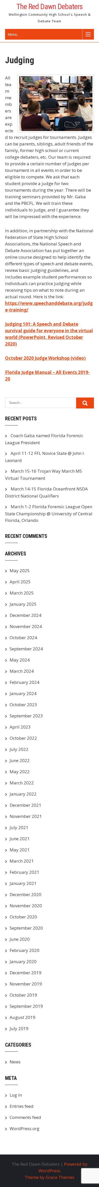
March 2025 (22, 593)
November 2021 (26, 816)
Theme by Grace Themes (49, 1177)
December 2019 (25, 973)
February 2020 (24, 950)
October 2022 (23, 738)
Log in (16, 1095)
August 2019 (22, 1017)
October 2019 (23, 995)
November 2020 (26, 906)
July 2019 (19, 1028)
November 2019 (26, 984)
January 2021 (23, 883)
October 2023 (23, 704)
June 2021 (20, 839)
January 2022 (23, 794)
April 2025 (20, 582)
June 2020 (20, 939)
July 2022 (19, 749)
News (15, 1062)
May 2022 (20, 771)
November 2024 (26, 626)
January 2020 (23, 961)
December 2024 (25, 615)
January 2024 (23, 693)
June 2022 (20, 760)
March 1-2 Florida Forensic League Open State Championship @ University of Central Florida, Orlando (48, 513)
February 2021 (24, 872)
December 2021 (25, 805)
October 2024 (23, 637)
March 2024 (22, 671)
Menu (12, 34)
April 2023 (20, 727)
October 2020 (23, 917)
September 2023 (26, 716)
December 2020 (25, 894)
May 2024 (20, 660)
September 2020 (26, 928)
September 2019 (26, 1006)
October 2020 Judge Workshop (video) (45, 358)
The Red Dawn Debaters (49, 6)
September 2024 (26, 649)
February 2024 (24, 682)
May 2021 (20, 850)
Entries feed (22, 1106)
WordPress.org (24, 1128)
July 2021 (19, 827)
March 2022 (22, 783)
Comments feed (25, 1117)
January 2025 (23, 604)
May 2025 (20, 570)
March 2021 (22, 861)
